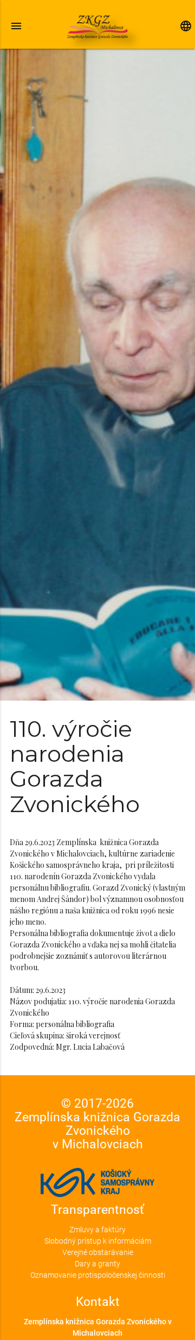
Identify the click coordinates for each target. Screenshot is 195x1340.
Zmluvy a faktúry (97, 1229)
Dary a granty (97, 1263)
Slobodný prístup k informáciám (97, 1241)
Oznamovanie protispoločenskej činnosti (97, 1275)
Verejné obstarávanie (97, 1252)
